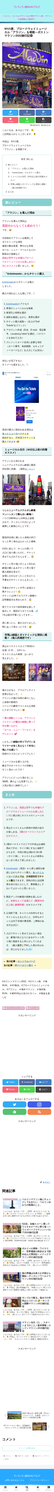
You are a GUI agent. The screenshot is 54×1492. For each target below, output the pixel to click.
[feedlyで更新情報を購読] (15, 1112)
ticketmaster (8, 282)
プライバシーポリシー (39, 1480)
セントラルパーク (26, 961)
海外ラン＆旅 (34, 1008)
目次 (23, 159)
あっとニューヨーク (12, 433)
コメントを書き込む (27, 1448)
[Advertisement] (27, 1044)
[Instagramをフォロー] (39, 1104)
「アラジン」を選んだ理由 (22, 168)
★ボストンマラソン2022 (14, 1008)
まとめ (11, 192)
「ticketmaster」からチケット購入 (25, 172)
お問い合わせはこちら (14, 1480)
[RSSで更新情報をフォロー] (39, 1112)
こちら (30, 469)
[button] (48, 728)
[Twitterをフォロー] (15, 1104)
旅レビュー (13, 165)
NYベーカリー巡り (24, 965)
